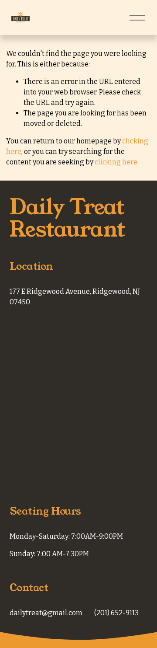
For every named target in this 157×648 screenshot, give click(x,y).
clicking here (116, 162)
